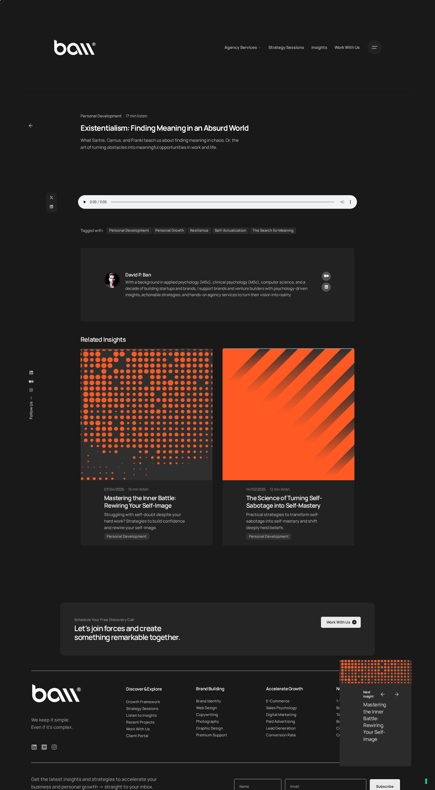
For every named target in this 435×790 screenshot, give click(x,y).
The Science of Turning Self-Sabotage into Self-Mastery (284, 501)
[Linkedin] (34, 747)
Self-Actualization (230, 230)
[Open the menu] (375, 47)
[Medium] (44, 747)
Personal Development (101, 116)
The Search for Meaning (273, 230)
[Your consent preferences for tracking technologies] (426, 781)
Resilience (199, 230)
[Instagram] (54, 747)
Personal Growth (169, 230)
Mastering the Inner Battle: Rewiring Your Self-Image (374, 721)
